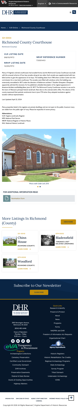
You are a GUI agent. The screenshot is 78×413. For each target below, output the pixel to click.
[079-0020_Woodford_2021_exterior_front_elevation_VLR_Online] (10, 263)
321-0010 (21, 234)
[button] (70, 12)
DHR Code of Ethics (22, 398)
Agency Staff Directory (39, 398)
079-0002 (60, 234)
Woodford (25, 261)
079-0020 (22, 257)
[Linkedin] (13, 341)
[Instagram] (28, 341)
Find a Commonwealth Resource (64, 3)
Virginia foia (9, 398)
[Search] (74, 12)
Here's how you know (25, 5)
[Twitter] (23, 341)
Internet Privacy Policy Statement (61, 398)
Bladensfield (64, 238)
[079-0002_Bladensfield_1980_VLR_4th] (48, 240)
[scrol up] (71, 397)
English (42, 3)
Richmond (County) (9, 47)
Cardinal (39, 401)
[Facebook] (18, 341)
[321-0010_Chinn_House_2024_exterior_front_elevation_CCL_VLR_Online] (10, 241)
